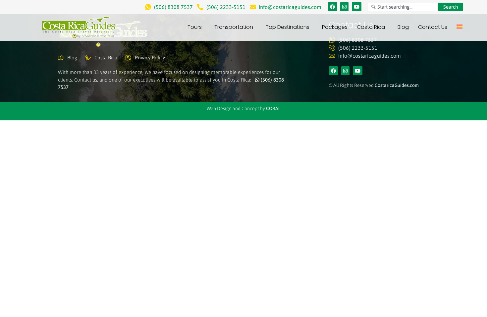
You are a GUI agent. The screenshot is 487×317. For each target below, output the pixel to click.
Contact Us (432, 27)
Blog (403, 27)
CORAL (273, 108)
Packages (335, 27)
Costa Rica (371, 27)
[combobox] (402, 7)
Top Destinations (287, 27)
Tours (195, 27)
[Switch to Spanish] (459, 26)
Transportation (233, 27)
